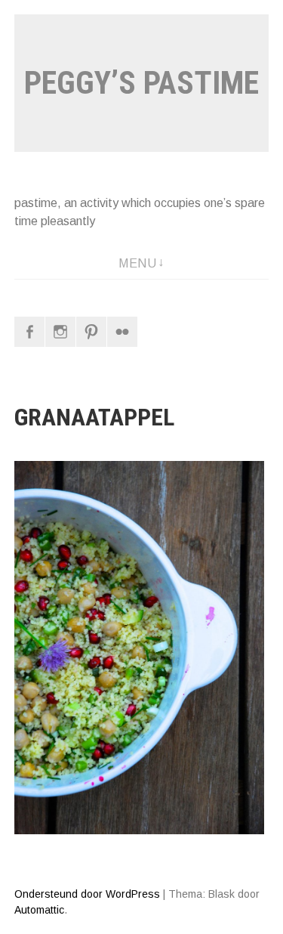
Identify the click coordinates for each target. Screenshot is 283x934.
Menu (137, 263)
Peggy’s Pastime (141, 82)
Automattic (39, 910)
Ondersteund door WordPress (87, 894)
